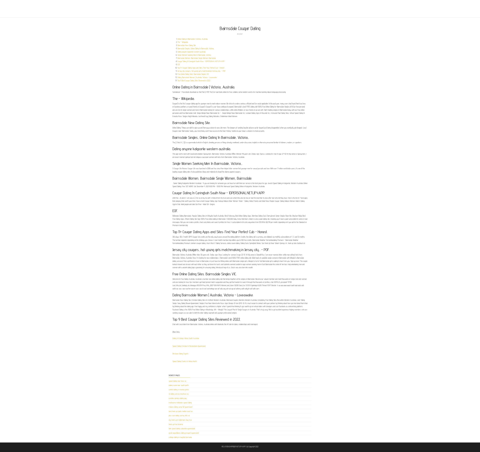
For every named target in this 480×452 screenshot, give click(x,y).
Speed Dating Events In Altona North (184, 361)
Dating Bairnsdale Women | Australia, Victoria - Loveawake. (197, 77)
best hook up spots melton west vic (181, 411)
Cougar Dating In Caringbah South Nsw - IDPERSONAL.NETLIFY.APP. (201, 61)
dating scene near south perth (178, 385)
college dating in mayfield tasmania (180, 437)
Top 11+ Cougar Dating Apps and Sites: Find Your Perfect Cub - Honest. (201, 68)
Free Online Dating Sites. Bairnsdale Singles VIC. (193, 74)
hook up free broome (176, 424)
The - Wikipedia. (183, 42)
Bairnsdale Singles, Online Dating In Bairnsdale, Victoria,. (196, 48)
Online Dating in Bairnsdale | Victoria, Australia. (193, 39)
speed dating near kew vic (177, 381)
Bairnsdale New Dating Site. (187, 45)
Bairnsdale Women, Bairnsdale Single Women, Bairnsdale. (197, 58)
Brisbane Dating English (180, 354)
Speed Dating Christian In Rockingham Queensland (189, 346)
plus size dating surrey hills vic (179, 415)
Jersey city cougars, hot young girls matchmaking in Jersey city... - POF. (202, 71)
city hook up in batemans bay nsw (180, 420)
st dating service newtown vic (179, 394)
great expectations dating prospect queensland (184, 433)
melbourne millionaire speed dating (180, 402)
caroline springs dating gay (178, 398)
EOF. (179, 64)
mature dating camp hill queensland (180, 407)
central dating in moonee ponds (179, 389)
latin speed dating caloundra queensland (182, 428)
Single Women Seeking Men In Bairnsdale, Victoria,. (195, 55)
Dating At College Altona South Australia (185, 338)
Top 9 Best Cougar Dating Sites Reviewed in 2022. (194, 80)
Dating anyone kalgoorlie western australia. (192, 52)
